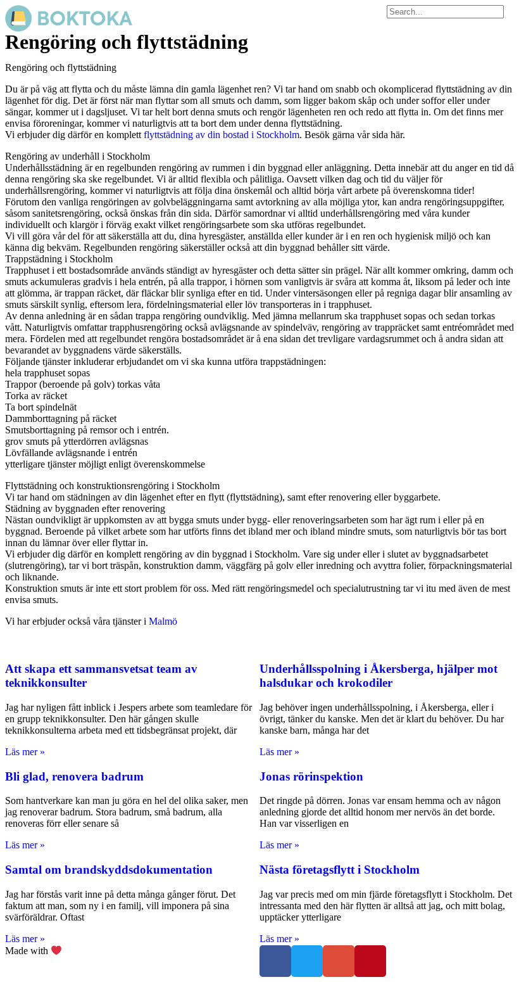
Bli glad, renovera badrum (74, 776)
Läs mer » (25, 751)
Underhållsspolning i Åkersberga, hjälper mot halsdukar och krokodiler (378, 675)
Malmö (163, 621)
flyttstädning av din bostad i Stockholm (221, 134)
